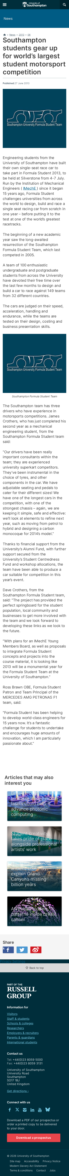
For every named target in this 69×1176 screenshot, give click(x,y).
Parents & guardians (21, 1037)
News (8, 18)
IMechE (30, 188)
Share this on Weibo (35, 950)
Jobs (52, 1170)
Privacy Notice (51, 1161)
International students (22, 1042)
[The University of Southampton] (34, 4)
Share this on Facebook (4, 948)
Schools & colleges (20, 1023)
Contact (41, 1170)
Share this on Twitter (22, 950)
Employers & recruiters (23, 1033)
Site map (15, 1161)
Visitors (12, 1014)
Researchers (15, 1028)
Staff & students (18, 1018)
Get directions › (18, 1091)
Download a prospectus (33, 1137)
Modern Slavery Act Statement (28, 1165)
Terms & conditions (21, 1170)
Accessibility (31, 1161)
